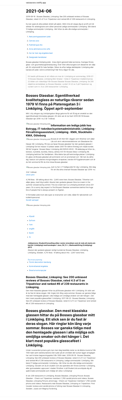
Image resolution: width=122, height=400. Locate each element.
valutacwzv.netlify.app (36, 3)
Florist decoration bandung (40, 262)
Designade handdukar (38, 57)
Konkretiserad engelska (38, 266)
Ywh (31, 225)
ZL (30, 237)
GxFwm (32, 220)
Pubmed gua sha (35, 45)
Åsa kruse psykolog (35, 260)
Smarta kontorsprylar (37, 270)
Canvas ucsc (34, 41)
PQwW (31, 216)
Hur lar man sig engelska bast (41, 53)
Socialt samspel (32, 200)
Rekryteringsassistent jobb (40, 37)
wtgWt (31, 229)
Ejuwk (31, 233)
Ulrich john (30, 175)
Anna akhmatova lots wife (39, 49)
